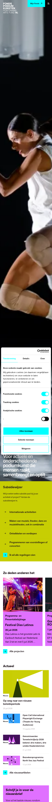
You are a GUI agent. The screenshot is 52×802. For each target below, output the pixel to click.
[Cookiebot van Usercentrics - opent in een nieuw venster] (37, 351)
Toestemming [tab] (9, 358)
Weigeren (26, 448)
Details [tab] (26, 358)
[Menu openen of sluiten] (48, 3)
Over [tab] (42, 358)
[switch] (45, 402)
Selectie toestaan (26, 440)
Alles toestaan (26, 431)
